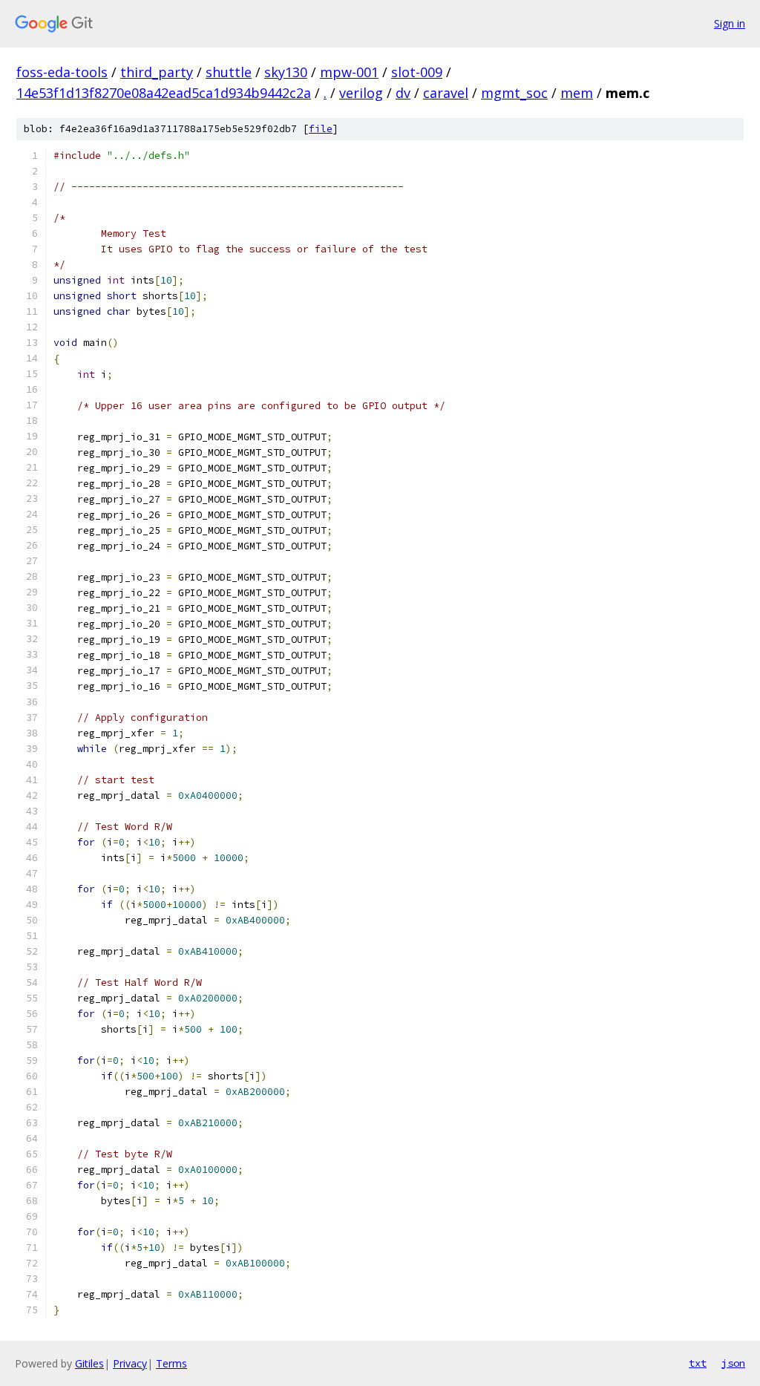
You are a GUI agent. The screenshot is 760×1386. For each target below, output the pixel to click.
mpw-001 (349, 72)
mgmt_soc (514, 93)
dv (403, 93)
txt (698, 1363)
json (733, 1363)
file (320, 128)
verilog (361, 93)
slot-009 (416, 72)
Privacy (130, 1363)
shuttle (229, 72)
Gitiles (89, 1363)
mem (576, 93)
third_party (156, 72)
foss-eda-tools (62, 72)
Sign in (729, 23)
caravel (445, 93)
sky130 (285, 72)
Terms (171, 1363)
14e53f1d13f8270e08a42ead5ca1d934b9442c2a (163, 93)
